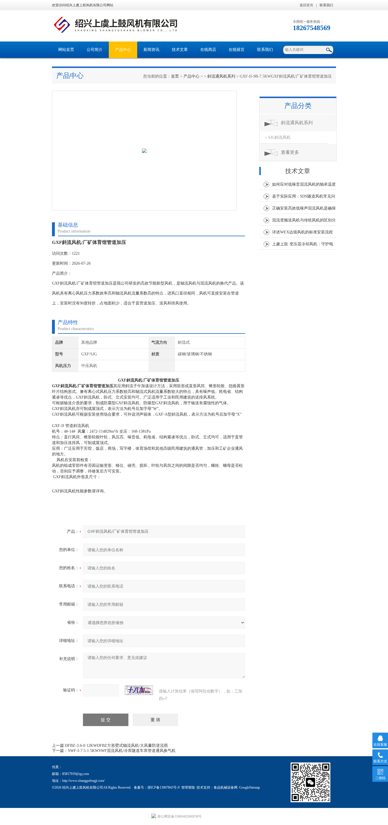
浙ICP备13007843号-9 (163, 787)
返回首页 (306, 5)
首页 (175, 76)
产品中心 (123, 49)
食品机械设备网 (225, 787)
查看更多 (290, 152)
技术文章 (180, 49)
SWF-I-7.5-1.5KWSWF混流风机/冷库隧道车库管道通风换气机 (122, 751)
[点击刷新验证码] (139, 690)
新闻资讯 (151, 49)
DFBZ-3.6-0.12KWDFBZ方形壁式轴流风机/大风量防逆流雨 (116, 745)
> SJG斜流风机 (278, 137)
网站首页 (66, 49)
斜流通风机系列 (221, 76)
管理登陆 (188, 787)
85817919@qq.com (75, 774)
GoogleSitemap (249, 787)
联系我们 (326, 5)
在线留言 (237, 49)
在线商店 (208, 49)
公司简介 (95, 49)
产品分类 (298, 105)
